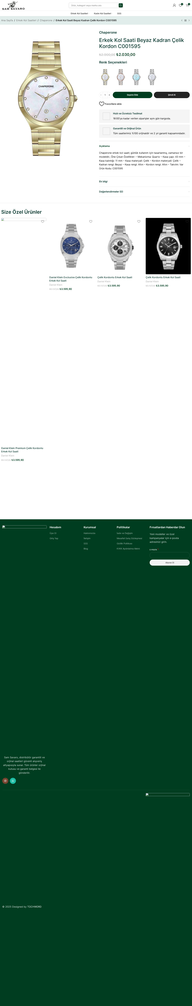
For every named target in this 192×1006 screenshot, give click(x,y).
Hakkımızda (89, 533)
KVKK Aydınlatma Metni (128, 548)
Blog (86, 548)
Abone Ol (169, 562)
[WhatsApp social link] (13, 781)
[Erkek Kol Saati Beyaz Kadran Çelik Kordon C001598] (105, 77)
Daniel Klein (7, 455)
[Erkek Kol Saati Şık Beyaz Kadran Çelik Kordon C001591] (152, 77)
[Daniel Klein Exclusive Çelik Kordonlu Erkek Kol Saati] (71, 246)
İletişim (87, 538)
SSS (86, 543)
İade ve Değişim (125, 533)
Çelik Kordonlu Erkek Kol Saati (114, 277)
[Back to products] (185, 20)
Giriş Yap (54, 538)
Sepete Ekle (132, 95)
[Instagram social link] (5, 781)
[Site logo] (13, 5)
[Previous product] (182, 20)
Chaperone (46, 20)
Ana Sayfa (7, 20)
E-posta (154, 549)
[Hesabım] (174, 5)
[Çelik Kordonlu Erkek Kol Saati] (120, 246)
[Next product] (189, 20)
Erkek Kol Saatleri (26, 20)
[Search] (121, 5)
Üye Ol (53, 533)
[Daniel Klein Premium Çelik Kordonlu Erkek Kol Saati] (23, 331)
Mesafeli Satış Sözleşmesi (129, 538)
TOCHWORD (34, 906)
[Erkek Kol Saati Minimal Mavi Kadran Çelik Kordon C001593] (136, 77)
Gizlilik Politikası (124, 543)
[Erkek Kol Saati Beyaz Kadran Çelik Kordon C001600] (121, 77)
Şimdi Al (171, 95)
